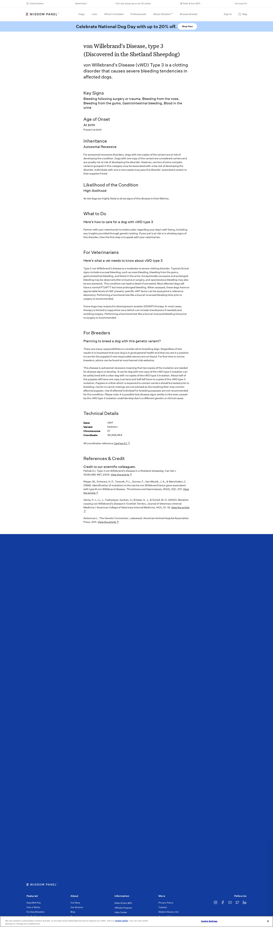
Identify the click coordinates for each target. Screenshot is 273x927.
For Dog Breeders (35, 911)
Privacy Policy (165, 902)
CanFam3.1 (121, 443)
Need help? (81, 3)
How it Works (33, 907)
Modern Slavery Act (168, 911)
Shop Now (187, 26)
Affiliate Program (123, 907)
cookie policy (121, 920)
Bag (244, 14)
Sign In (228, 14)
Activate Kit (241, 3)
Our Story (75, 902)
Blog (72, 911)
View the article (120, 474)
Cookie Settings (209, 921)
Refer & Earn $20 (191, 3)
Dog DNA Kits (34, 902)
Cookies (162, 907)
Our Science (76, 907)
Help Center (121, 912)
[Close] (267, 921)
